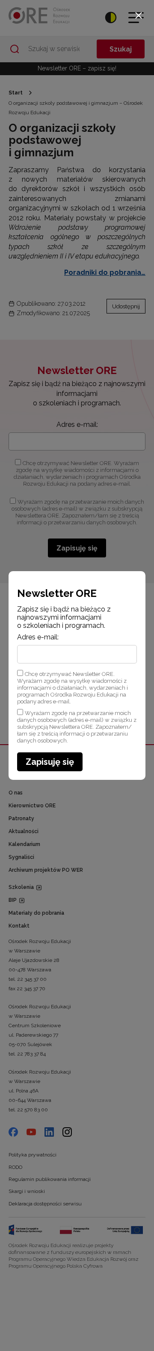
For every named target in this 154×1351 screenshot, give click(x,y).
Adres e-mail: (38, 637)
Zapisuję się (50, 762)
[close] (138, 15)
